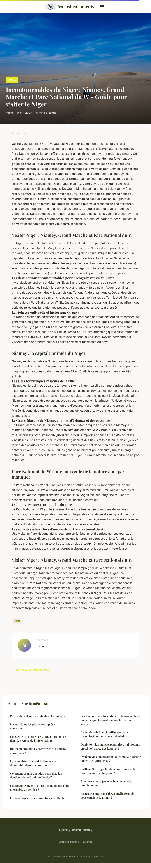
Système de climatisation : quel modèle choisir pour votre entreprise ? (111, 758)
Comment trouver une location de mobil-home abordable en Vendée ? (40, 787)
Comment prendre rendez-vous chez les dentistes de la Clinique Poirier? (36, 775)
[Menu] (102, 7)
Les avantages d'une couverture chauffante (37, 798)
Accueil (16, 133)
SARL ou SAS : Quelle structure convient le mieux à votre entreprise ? (108, 771)
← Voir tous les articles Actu (30, 669)
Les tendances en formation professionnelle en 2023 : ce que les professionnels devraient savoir (111, 720)
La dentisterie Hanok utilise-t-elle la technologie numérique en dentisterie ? (106, 734)
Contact (88, 841)
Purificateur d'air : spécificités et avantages (37, 716)
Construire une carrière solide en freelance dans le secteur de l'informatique (38, 738)
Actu (11, 79)
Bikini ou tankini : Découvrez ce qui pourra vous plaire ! (38, 751)
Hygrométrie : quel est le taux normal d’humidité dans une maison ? (34, 763)
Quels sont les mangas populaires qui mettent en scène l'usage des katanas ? (110, 746)
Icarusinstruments (75, 6)
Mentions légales (68, 841)
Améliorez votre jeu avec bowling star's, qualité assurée (106, 783)
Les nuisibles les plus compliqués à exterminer (33, 726)
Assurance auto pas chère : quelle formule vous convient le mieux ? (108, 795)
